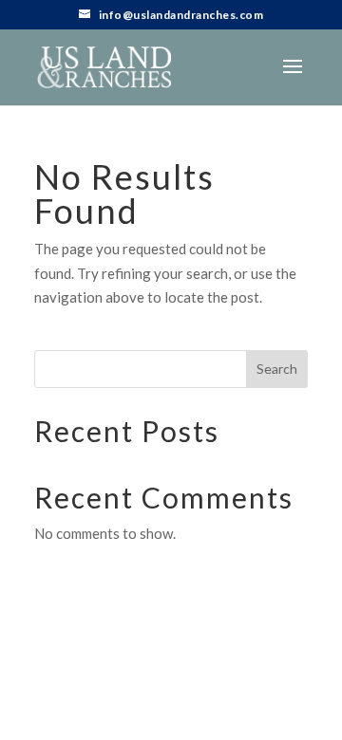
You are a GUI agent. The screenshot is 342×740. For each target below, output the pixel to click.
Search (276, 369)
